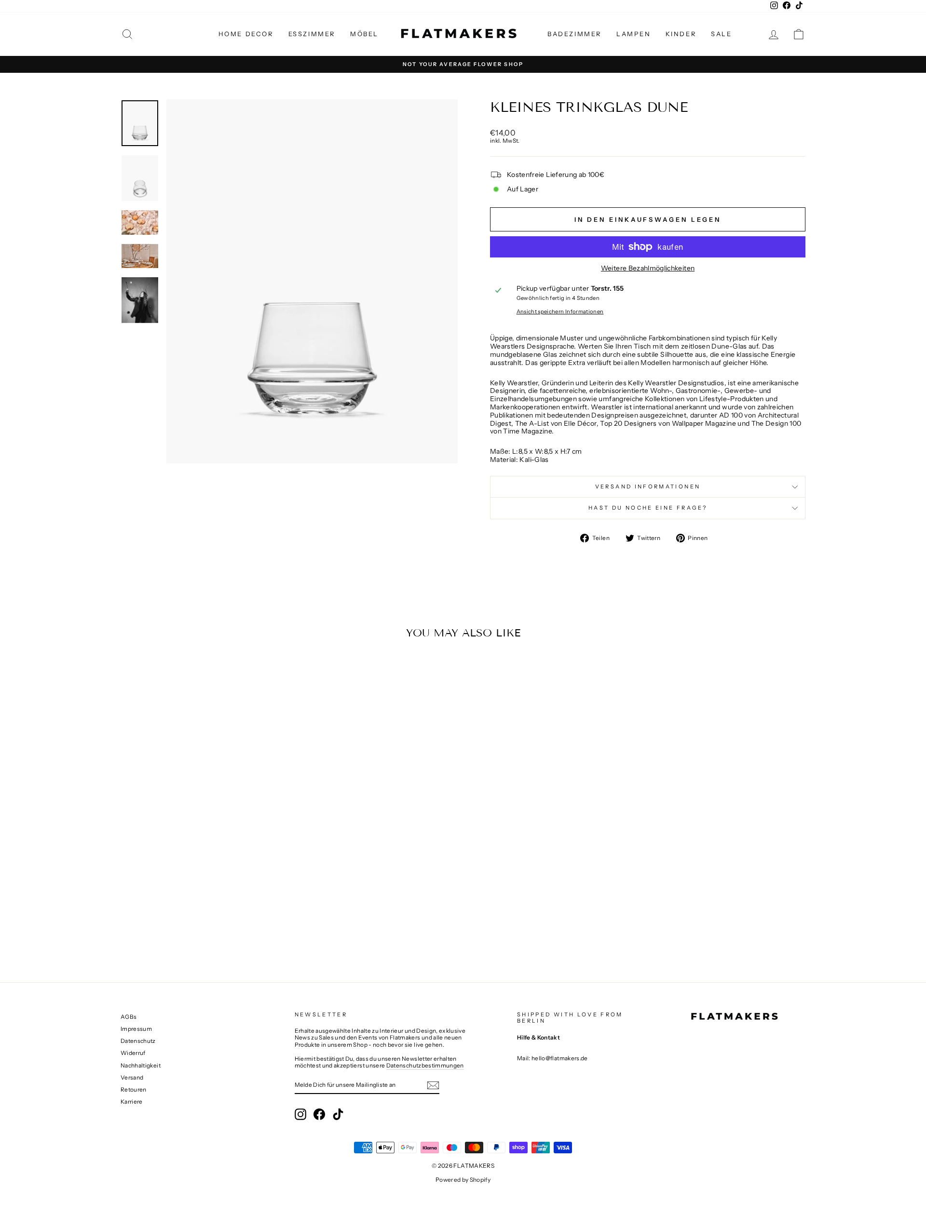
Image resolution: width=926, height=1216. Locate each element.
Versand (132, 1077)
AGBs (128, 1016)
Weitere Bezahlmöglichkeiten (647, 268)
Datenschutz (138, 1040)
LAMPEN (633, 34)
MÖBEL (364, 34)
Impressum (136, 1028)
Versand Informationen (648, 486)
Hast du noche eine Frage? (647, 507)
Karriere (132, 1101)
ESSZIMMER (312, 34)
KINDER (681, 34)
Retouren (134, 1089)
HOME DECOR (246, 34)
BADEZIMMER (574, 34)
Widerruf (133, 1052)
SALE (721, 34)
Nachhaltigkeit (141, 1065)
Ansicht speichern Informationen (560, 312)
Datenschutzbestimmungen (425, 1065)
